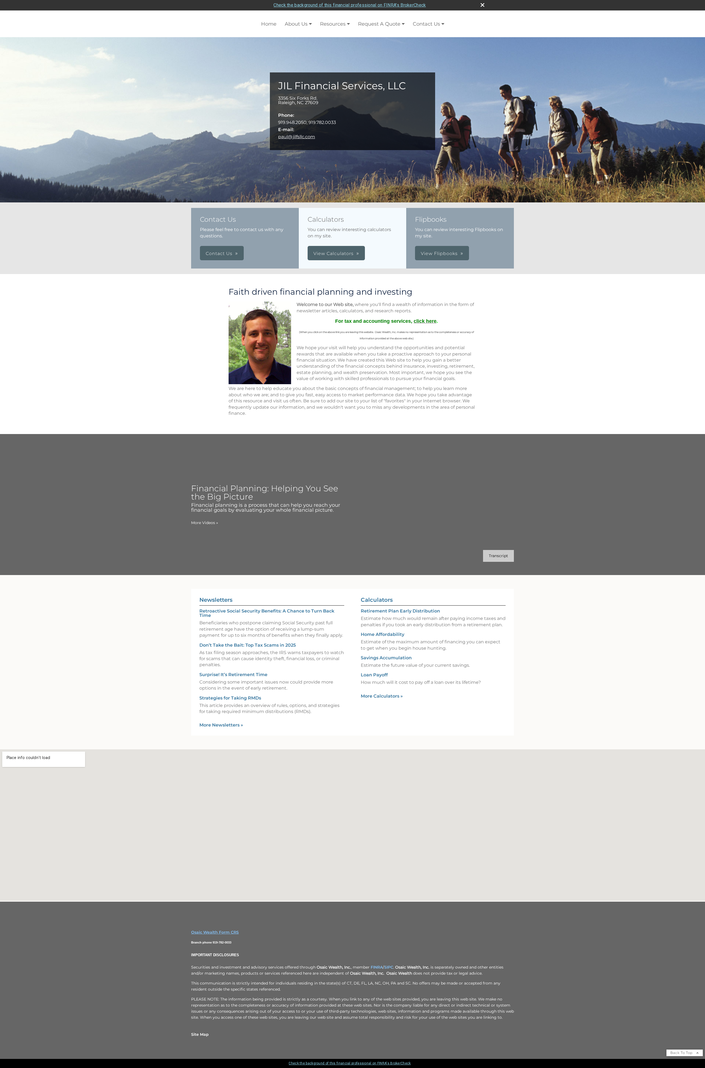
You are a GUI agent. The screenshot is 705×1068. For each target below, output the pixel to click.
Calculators (377, 600)
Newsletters (215, 600)
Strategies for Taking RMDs (230, 698)
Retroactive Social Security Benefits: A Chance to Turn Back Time (266, 613)
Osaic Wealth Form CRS (215, 932)
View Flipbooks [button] (439, 253)
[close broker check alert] (482, 5)
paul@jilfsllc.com (296, 136)
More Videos (204, 523)
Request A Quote (379, 24)
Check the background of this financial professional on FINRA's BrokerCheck (349, 5)
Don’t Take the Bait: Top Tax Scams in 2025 (247, 645)
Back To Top (682, 1053)
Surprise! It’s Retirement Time (233, 674)
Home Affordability (382, 634)
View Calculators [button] (333, 253)
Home (268, 24)
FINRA (377, 967)
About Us (296, 24)
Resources (333, 24)
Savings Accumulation (386, 657)
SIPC (388, 967)
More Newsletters (221, 725)
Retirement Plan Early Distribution (400, 611)
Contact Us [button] (219, 253)
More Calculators (382, 696)
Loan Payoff (374, 674)
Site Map (200, 1034)
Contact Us (426, 24)
